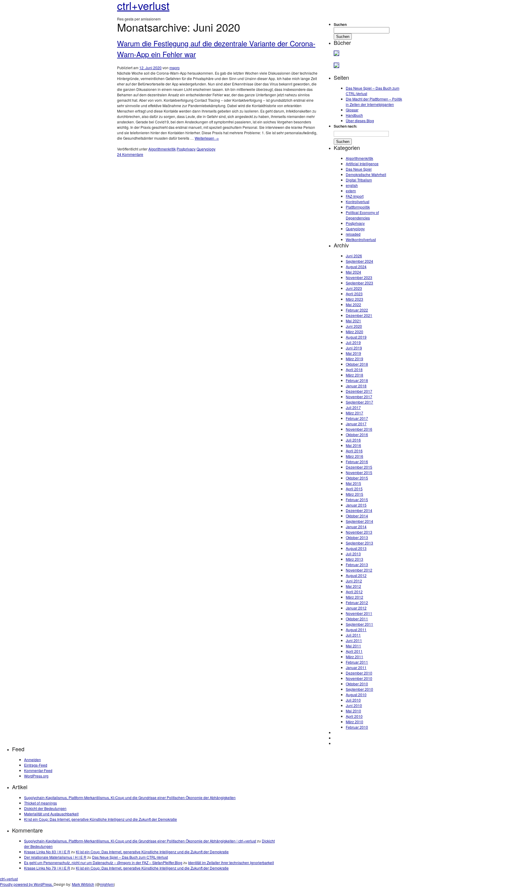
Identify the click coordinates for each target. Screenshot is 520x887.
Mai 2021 (353, 320)
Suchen (340, 24)
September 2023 (359, 282)
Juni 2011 (354, 640)
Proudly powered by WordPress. (27, 884)
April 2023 (354, 293)
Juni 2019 (354, 347)
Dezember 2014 (359, 510)
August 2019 (356, 337)
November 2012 (359, 569)
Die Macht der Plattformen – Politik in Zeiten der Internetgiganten (374, 101)
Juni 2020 (354, 326)
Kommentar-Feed (38, 770)
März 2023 (354, 299)
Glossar (352, 109)
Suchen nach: (345, 126)
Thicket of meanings (40, 802)
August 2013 (356, 548)
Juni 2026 (354, 255)
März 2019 (354, 358)
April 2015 (354, 488)
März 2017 (354, 412)
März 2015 (354, 494)
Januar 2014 (356, 526)
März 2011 (354, 656)
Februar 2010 (357, 727)
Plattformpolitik (358, 206)
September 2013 (359, 542)
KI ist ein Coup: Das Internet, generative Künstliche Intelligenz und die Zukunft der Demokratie (100, 819)
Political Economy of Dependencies (362, 215)
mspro (174, 67)
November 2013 (359, 532)
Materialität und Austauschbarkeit (51, 813)
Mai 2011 (353, 645)
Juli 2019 (353, 342)
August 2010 (356, 694)
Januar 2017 (356, 423)
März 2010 (354, 721)
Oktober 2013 (357, 537)
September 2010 (359, 689)
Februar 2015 (357, 499)
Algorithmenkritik (162, 148)
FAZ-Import (355, 196)
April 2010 (354, 716)
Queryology (206, 148)
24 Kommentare (130, 154)
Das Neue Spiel (359, 169)
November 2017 (359, 396)
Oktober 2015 (357, 477)
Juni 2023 (354, 288)
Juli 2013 (353, 553)
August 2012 (356, 575)
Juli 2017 (353, 407)
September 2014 (359, 521)
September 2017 (359, 402)
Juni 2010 (354, 705)
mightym (107, 884)
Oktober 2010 (357, 683)
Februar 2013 (357, 564)
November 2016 (359, 429)
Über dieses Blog (360, 120)
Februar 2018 (357, 380)
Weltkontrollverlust (361, 239)
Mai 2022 (353, 304)
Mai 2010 (353, 710)
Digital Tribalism (359, 179)
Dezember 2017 (359, 391)
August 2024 (356, 266)
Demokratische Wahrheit (366, 174)
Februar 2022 (357, 309)
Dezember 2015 (359, 467)
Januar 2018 (356, 385)
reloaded (353, 234)
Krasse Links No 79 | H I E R (47, 867)
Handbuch (354, 115)
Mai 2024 (353, 271)
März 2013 (354, 559)
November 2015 (359, 472)
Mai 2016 (353, 445)
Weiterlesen (207, 138)
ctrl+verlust (9, 878)
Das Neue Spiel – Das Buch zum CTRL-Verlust (130, 857)
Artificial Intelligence (362, 163)
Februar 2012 (357, 602)
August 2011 (356, 629)
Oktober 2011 (357, 618)
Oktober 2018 (357, 364)
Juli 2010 (353, 699)
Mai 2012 (353, 586)
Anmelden (32, 759)
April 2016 (354, 450)
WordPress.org (36, 775)
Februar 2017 (357, 418)
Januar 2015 (356, 504)
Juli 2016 (353, 439)
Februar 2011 (357, 662)
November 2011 (359, 613)
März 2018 (354, 374)
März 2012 (354, 597)
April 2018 (354, 369)
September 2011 (359, 624)
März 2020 (354, 331)
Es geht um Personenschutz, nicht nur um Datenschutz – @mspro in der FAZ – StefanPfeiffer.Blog (103, 862)
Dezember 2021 (359, 315)
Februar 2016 (357, 461)
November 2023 (359, 277)
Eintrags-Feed (35, 765)
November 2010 (359, 678)
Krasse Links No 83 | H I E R (47, 851)
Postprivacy (186, 148)
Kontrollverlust (357, 201)
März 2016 (354, 456)
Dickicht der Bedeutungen (45, 808)
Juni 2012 (354, 580)
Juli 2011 (353, 634)
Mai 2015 (353, 483)
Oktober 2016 (357, 434)
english (352, 185)
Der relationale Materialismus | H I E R (55, 857)
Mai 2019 (353, 353)
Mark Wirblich (83, 884)
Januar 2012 (356, 607)
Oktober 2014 (357, 515)
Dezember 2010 (359, 672)
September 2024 (359, 261)
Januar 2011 (356, 667)
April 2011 (354, 651)
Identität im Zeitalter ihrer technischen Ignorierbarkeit (231, 862)
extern (351, 190)
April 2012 (354, 591)
